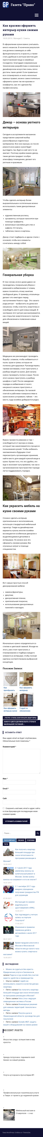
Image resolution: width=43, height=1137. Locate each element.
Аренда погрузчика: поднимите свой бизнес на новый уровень (19, 1058)
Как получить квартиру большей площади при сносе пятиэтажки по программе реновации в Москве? (19, 855)
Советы (26, 38)
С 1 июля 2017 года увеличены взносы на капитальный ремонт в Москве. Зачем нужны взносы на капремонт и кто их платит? (20, 874)
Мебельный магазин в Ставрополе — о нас (25, 1111)
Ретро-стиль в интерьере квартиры (20, 718)
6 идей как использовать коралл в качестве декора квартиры (20, 984)
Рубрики (31, 840)
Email (6, 789)
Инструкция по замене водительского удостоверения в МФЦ (25, 905)
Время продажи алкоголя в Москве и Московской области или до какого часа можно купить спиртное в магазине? (21, 949)
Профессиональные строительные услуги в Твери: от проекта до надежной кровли (21, 1094)
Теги (6, 844)
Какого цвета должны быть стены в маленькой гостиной (20, 723)
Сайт (5, 798)
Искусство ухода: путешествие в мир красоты (19, 1041)
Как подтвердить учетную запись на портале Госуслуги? (26, 918)
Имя (5, 779)
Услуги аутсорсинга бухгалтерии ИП (18, 1075)
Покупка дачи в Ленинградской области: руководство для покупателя (21, 1016)
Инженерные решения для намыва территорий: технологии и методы (20, 1007)
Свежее (21, 840)
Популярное (9, 840)
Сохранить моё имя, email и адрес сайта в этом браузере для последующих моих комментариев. (21, 811)
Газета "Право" (23, 5)
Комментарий (9, 747)
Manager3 (18, 38)
